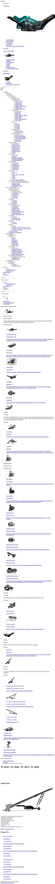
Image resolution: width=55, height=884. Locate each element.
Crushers (8, 82)
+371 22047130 (7, 864)
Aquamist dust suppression (12, 68)
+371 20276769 (7, 871)
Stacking (8, 66)
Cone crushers (9, 43)
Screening (8, 60)
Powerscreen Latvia (10, 283)
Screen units (9, 83)
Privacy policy (9, 285)
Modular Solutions (10, 59)
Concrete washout (10, 67)
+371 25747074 (7, 879)
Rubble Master (6, 73)
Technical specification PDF (7, 829)
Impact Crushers (10, 41)
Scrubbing (8, 63)
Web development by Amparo (7, 882)
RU (7, 299)
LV (7, 297)
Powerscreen (6, 6)
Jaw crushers (9, 42)
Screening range (10, 39)
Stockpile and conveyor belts (12, 84)
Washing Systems (10, 62)
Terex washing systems (8, 51)
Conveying (8, 45)
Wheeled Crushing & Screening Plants (15, 46)
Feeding (8, 64)
